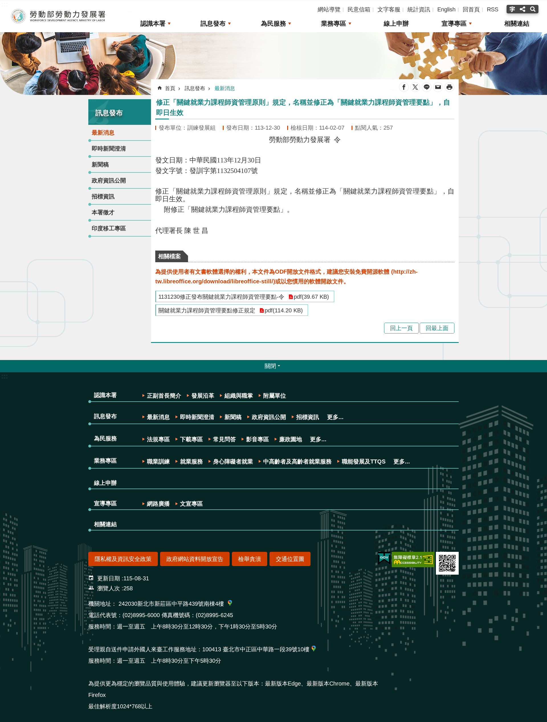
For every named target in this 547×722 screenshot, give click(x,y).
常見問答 (224, 439)
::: (92, 99)
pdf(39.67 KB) (311, 297)
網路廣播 (158, 504)
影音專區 (257, 439)
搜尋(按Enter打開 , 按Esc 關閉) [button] (533, 9)
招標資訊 (103, 196)
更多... (335, 417)
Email (438, 87)
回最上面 (437, 328)
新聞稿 (100, 164)
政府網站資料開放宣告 (194, 559)
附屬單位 (274, 395)
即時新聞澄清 (109, 148)
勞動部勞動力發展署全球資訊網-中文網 (58, 16)
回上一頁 (401, 328)
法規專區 (158, 439)
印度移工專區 (109, 228)
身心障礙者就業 (233, 461)
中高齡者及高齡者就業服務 (297, 461)
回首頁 (471, 9)
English (446, 9)
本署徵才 (103, 212)
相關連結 (516, 23)
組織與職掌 (238, 395)
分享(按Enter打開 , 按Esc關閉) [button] (522, 9)
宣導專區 (454, 23)
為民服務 (273, 23)
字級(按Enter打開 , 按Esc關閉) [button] (512, 9)
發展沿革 (202, 395)
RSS (492, 9)
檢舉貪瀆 (249, 559)
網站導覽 (329, 9)
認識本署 (153, 23)
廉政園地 (290, 439)
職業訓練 (158, 461)
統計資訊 (418, 9)
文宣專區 (191, 504)
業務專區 (333, 23)
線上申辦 (396, 23)
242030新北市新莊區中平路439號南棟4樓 (171, 604)
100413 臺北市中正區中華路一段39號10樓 (255, 649)
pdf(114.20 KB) (284, 310)
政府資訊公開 (109, 180)
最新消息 (103, 132)
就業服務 (191, 461)
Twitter (415, 87)
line (427, 87)
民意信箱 (359, 9)
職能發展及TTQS (363, 461)
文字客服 (388, 9)
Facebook (404, 87)
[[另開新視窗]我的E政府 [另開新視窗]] (384, 558)
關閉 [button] (270, 366)
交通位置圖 (290, 559)
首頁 (170, 88)
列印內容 (449, 87)
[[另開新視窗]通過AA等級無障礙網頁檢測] (413, 559)
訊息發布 (213, 23)
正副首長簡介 (164, 395)
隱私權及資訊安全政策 (123, 559)
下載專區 (191, 439)
